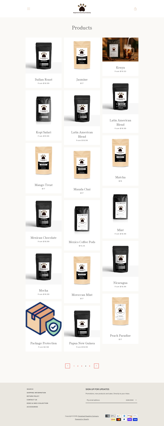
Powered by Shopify (82, 419)
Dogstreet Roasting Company (88, 416)
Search (30, 389)
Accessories (32, 407)
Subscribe (130, 400)
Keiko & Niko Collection (37, 403)
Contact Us (32, 400)
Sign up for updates (97, 389)
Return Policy (33, 396)
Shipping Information (36, 393)
